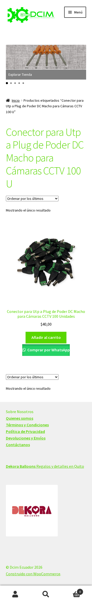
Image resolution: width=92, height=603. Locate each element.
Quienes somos (19, 418)
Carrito (71, 590)
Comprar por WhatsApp (48, 349)
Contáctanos (18, 444)
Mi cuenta (15, 594)
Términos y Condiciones (27, 424)
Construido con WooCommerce (33, 573)
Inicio (16, 100)
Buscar (46, 594)
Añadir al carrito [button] (46, 337)
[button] (7, 83)
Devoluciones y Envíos (25, 438)
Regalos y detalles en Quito (45, 466)
